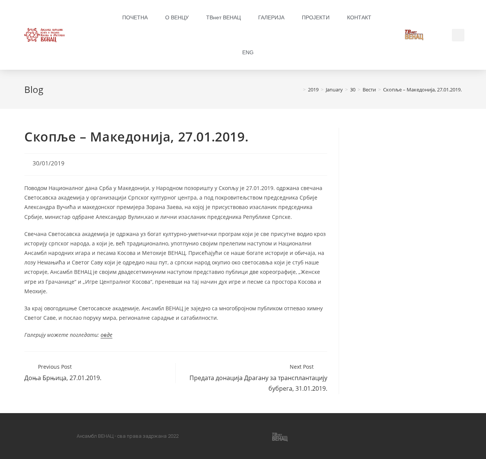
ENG (248, 52)
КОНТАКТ (359, 17)
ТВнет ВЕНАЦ (223, 17)
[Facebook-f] (206, 436)
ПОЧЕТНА (135, 17)
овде (106, 334)
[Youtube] (255, 436)
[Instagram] (231, 436)
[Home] (299, 89)
